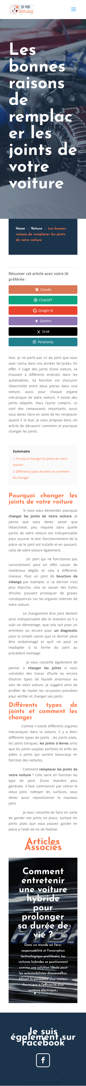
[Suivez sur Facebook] (43, 1060)
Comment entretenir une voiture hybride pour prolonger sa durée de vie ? (43, 903)
